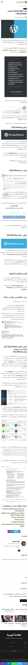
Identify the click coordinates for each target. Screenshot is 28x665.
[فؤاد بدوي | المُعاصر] (21, 2)
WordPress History (19, 519)
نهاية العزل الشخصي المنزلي (21, 609)
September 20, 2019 (18, 93)
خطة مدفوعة (19, 375)
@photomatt (18, 71)
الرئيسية (24, 5)
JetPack (11, 362)
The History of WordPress (17, 517)
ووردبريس (20, 5)
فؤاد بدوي (23, 17)
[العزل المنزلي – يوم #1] (7, 618)
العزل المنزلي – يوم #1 (8, 623)
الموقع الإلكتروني (23, 588)
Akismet (11, 371)
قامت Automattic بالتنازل (17, 285)
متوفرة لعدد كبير (16, 407)
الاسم (25, 577)
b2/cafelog (6, 194)
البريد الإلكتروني (23, 583)
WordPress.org (12, 153)
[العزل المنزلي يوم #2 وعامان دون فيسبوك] (21, 618)
